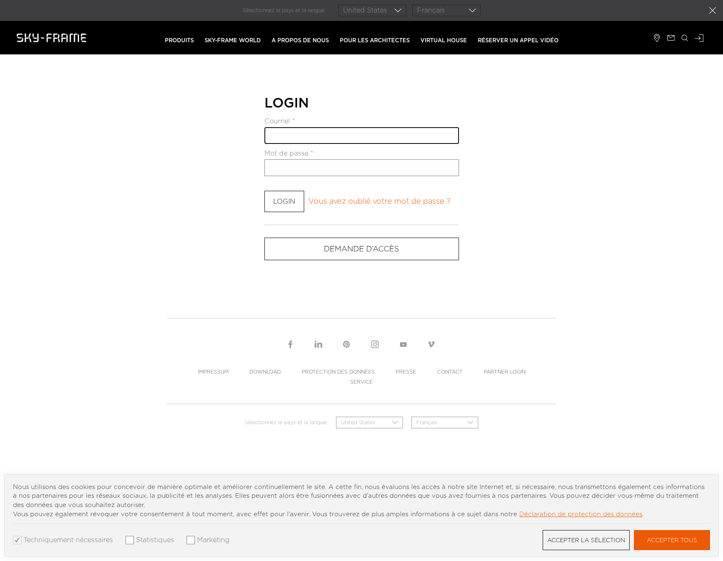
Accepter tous (672, 540)
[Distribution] (657, 39)
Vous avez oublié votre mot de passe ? (379, 201)
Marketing (213, 540)
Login (284, 201)
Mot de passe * (288, 153)
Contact (450, 372)
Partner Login (505, 372)
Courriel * (279, 121)
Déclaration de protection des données (580, 514)
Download (265, 372)
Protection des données (338, 372)
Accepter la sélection (586, 540)
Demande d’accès (361, 248)
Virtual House (443, 40)
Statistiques (155, 540)
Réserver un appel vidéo (518, 40)
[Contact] (671, 39)
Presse (406, 372)
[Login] (699, 39)
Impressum (213, 372)
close (712, 10)
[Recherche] (685, 39)
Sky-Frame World (233, 40)
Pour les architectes (375, 40)
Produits (179, 40)
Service (361, 382)
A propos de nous (300, 40)
